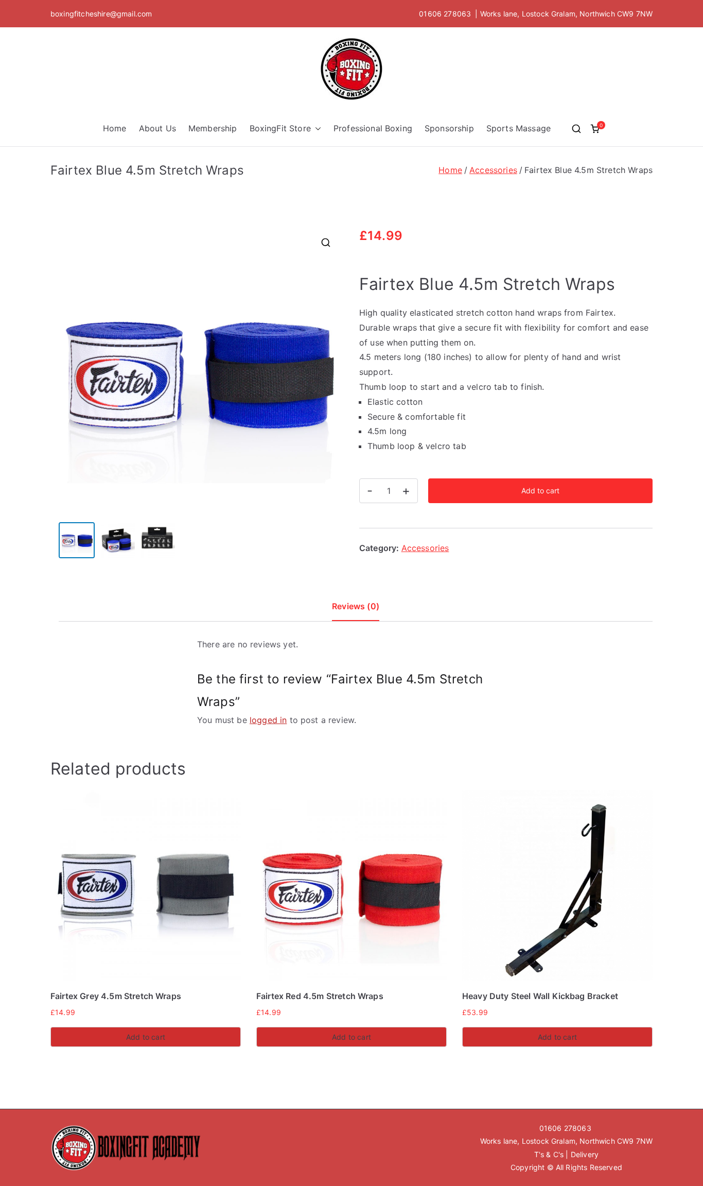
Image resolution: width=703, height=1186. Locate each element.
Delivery (585, 1154)
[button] (316, 128)
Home (115, 128)
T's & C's (549, 1154)
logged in (268, 720)
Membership (212, 128)
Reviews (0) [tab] (355, 606)
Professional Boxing (372, 128)
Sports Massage (518, 128)
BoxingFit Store (280, 128)
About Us (157, 128)
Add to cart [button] (145, 1037)
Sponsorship (449, 128)
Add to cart (540, 490)
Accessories (493, 170)
